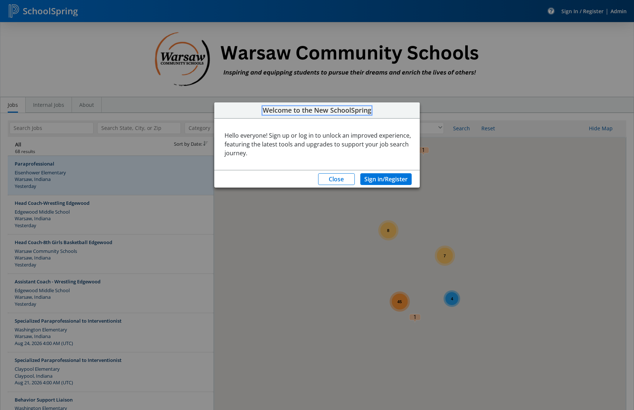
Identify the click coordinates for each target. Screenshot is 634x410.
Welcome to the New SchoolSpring (317, 110)
